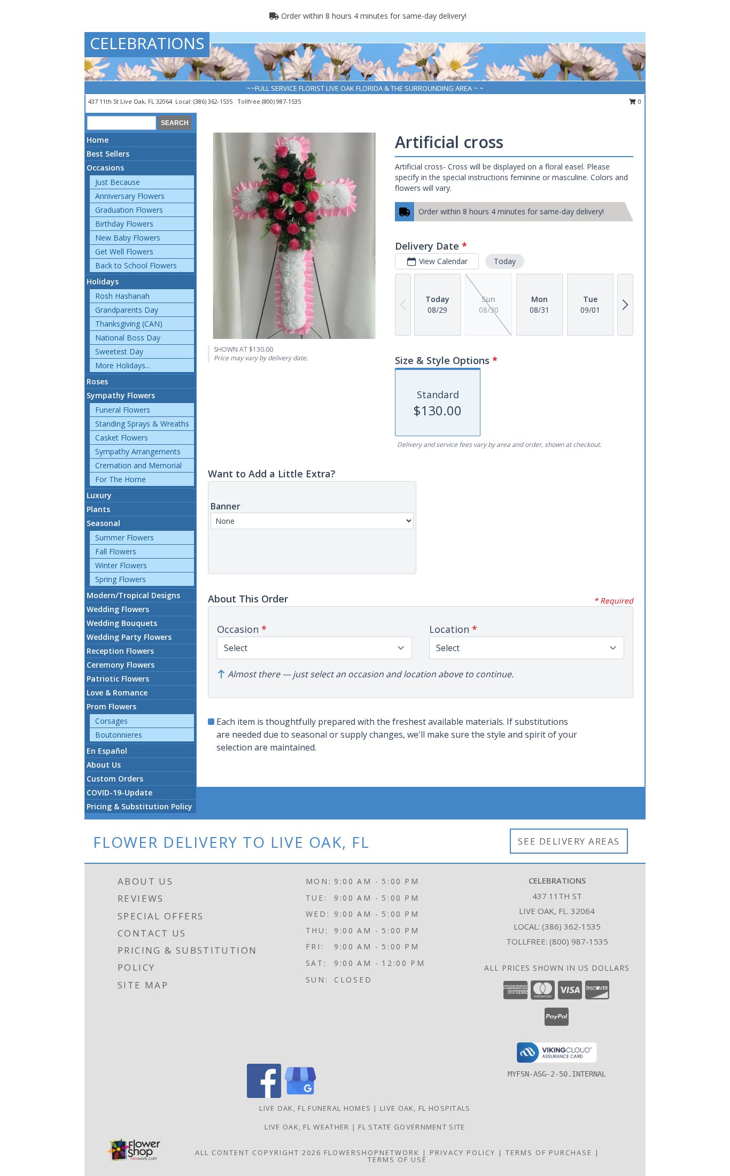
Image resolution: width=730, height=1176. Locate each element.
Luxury (99, 495)
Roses (97, 381)
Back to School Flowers (136, 265)
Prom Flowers (111, 706)
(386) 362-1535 (213, 101)
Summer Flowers (124, 537)
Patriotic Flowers (118, 679)
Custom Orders (115, 778)
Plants (98, 509)
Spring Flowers (120, 579)
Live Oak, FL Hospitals (425, 1108)
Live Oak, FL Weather (307, 1127)
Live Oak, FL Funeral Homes (315, 1108)
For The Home (120, 479)
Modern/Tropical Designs (133, 595)
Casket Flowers (121, 437)
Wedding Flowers (118, 609)
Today (505, 261)
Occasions (105, 168)
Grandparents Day (126, 310)
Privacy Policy (462, 1152)
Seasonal (103, 523)
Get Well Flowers (124, 251)
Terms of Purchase (549, 1152)
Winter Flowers (121, 565)
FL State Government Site (411, 1127)
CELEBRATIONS (147, 43)
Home (97, 140)
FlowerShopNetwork (372, 1152)
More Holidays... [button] (122, 365)
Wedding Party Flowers (129, 637)
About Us (104, 765)
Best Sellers (108, 154)
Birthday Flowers (124, 224)
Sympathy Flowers (121, 395)
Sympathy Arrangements (138, 451)
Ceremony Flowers (120, 665)
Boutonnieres (118, 735)
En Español (107, 751)
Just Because (117, 182)
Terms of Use (397, 1159)
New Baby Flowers (127, 238)
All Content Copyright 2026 (258, 1152)
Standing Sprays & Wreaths (142, 424)
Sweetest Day (119, 351)
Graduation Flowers (129, 210)
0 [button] (639, 101)
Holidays (103, 281)
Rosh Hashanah (122, 296)
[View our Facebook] (264, 1095)
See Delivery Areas (569, 841)
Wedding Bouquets (122, 623)
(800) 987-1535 (281, 101)
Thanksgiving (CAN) (128, 324)
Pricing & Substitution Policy (139, 806)
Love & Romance (117, 692)
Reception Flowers (120, 651)
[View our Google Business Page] (300, 1095)
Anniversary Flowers (130, 196)
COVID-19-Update (119, 792)
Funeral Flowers (122, 410)
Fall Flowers (115, 551)
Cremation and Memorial (138, 465)
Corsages (111, 721)
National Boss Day (127, 337)
